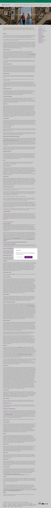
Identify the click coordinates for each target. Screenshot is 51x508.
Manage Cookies (20, 257)
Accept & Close (28, 257)
